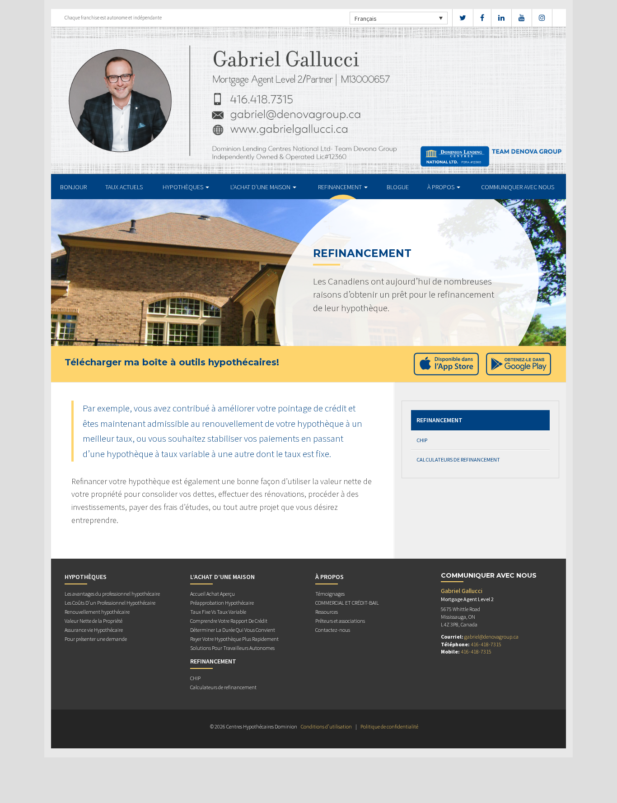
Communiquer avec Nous (517, 187)
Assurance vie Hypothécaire (94, 629)
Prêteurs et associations (340, 620)
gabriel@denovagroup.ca (491, 636)
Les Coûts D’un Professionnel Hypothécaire (110, 602)
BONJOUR (73, 187)
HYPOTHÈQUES (184, 187)
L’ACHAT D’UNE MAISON (261, 187)
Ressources (326, 611)
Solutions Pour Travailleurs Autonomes (232, 647)
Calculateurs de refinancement (458, 459)
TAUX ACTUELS (124, 187)
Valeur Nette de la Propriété (93, 620)
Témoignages (330, 593)
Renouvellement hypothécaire (97, 611)
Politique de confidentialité (389, 726)
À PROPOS (441, 187)
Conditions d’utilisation (326, 726)
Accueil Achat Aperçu (212, 593)
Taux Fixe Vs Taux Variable (218, 611)
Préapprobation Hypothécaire (222, 602)
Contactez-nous (332, 629)
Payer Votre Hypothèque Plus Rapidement (234, 638)
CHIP (421, 440)
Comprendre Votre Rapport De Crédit (228, 620)
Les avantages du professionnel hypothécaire (112, 593)
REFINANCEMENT (340, 187)
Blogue (398, 187)
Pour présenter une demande (96, 638)
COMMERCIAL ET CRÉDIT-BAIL (347, 602)
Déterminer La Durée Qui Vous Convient (232, 629)
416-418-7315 (486, 644)
